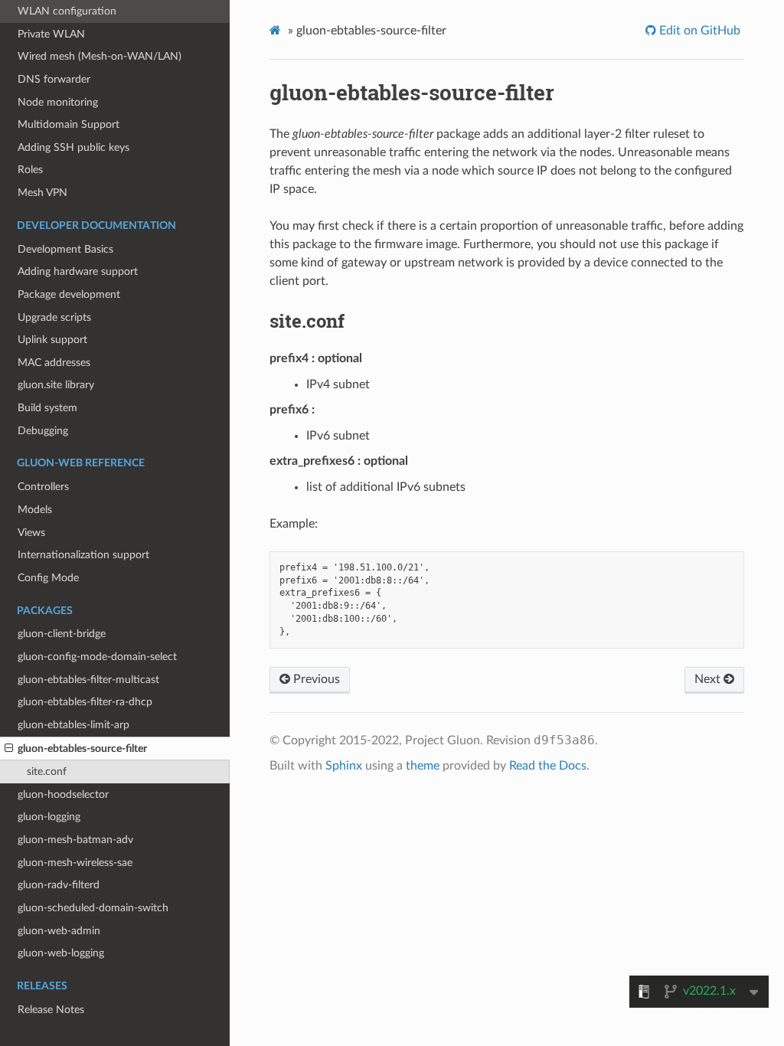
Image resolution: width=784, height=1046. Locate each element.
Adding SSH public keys (73, 147)
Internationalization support (83, 555)
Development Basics (65, 249)
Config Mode (48, 577)
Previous (315, 679)
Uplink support (52, 339)
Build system (47, 407)
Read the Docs (547, 766)
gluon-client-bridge (62, 633)
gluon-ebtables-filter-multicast (88, 679)
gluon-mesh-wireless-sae (75, 862)
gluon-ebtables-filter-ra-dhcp (85, 702)
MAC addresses (54, 362)
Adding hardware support (78, 271)
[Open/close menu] (9, 749)
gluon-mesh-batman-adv (75, 839)
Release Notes (51, 1009)
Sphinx (343, 766)
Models (35, 509)
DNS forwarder (54, 79)
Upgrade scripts (54, 317)
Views (31, 532)
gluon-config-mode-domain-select (97, 656)
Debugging (43, 430)
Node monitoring (58, 102)
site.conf (47, 771)
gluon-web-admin (59, 930)
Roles (30, 169)
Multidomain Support (68, 124)
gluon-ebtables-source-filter (82, 748)
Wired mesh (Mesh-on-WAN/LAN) (99, 56)
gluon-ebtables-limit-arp (73, 725)
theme (422, 766)
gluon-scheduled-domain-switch (93, 908)
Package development (69, 294)
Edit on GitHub (698, 31)
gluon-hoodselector (63, 794)
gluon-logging (49, 816)
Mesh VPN (42, 192)
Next (709, 679)
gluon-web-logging (61, 953)
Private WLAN (51, 34)
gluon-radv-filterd (59, 885)
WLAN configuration (67, 11)
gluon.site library (56, 385)
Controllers (43, 486)
